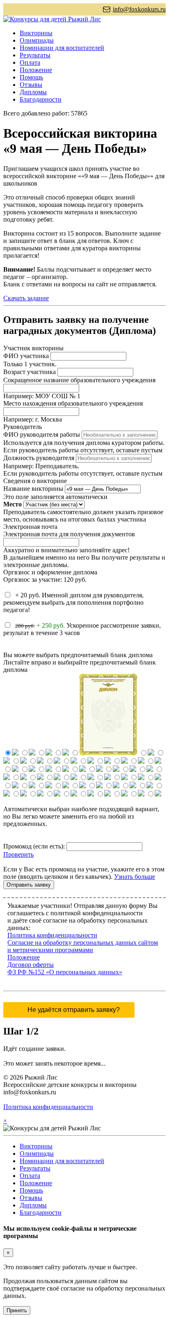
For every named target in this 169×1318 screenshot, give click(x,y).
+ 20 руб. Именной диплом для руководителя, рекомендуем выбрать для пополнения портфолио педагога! (73, 602)
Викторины (36, 32)
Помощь (31, 77)
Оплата (30, 62)
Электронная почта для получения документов (69, 534)
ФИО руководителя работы (41, 434)
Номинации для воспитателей (62, 47)
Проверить (18, 854)
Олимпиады (37, 40)
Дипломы (33, 91)
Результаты (35, 55)
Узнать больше (134, 876)
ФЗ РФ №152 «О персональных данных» (64, 972)
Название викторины (33, 488)
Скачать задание (26, 298)
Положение (36, 69)
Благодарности (41, 99)
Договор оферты (30, 964)
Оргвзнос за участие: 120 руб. (45, 579)
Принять (17, 1310)
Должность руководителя (38, 457)
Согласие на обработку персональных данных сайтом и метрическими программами (82, 946)
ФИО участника (26, 355)
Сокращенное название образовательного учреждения (79, 380)
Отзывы (31, 84)
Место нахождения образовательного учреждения (73, 403)
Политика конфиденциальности (52, 935)
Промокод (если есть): (34, 846)
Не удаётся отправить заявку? (73, 1009)
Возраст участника (29, 371)
